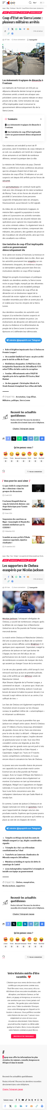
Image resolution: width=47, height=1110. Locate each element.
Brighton (35, 644)
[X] (19, 1100)
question (32, 807)
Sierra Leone (35, 12)
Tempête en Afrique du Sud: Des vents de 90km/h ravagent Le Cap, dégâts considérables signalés (22, 840)
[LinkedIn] (29, 1100)
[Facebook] (16, 1100)
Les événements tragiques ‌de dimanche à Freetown (23, 126)
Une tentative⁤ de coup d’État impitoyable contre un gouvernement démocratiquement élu (23, 134)
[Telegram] (35, 1100)
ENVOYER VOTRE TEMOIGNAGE (24, 1036)
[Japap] (11, 2)
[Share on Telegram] (24, 29)
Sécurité (24, 12)
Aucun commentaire (19, 40)
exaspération (28, 882)
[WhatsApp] (38, 1100)
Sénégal (23, 560)
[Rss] (41, 1100)
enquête (32, 261)
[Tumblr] (32, 1100)
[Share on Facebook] (8, 29)
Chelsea (19, 882)
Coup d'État (31, 397)
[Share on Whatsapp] (16, 29)
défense (28, 676)
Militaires (6, 400)
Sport (32, 560)
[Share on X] (12, 29)
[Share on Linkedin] (20, 29)
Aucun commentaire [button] (35, 471)
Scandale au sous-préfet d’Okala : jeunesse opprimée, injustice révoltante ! (16, 540)
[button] (5, 2)
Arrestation (20, 397)
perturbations (12, 187)
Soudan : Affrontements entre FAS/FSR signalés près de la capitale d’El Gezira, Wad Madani (21, 376)
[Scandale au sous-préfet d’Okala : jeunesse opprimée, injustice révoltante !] (38, 539)
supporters (20, 886)
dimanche (36, 80)
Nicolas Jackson (10, 618)
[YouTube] (22, 1100)
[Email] (28, 29)
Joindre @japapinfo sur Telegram (24, 340)
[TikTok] (26, 1100)
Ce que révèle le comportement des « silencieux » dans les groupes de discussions (15, 488)
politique (15, 400)
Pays (5, 12)
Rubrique (14, 12)
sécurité (6, 181)
